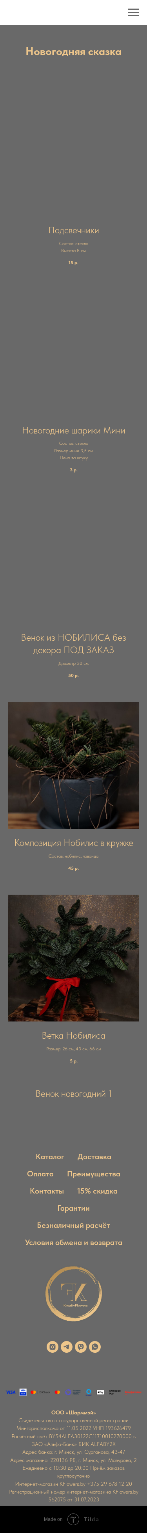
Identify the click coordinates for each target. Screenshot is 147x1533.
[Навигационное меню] (133, 12)
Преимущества (93, 1173)
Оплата (40, 1173)
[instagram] (52, 1347)
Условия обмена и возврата (73, 1242)
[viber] (81, 1347)
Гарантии (73, 1208)
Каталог (50, 1156)
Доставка (94, 1156)
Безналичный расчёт (73, 1225)
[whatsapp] (95, 1347)
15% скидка (97, 1190)
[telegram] (67, 1347)
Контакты (47, 1190)
